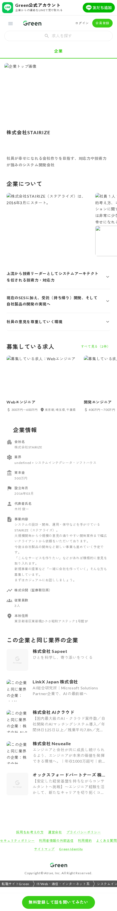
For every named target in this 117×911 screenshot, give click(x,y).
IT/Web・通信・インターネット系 (63, 884)
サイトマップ (44, 849)
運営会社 (55, 832)
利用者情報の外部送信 (56, 841)
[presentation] (58, 36)
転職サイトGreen (15, 884)
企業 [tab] (58, 50)
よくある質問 (106, 841)
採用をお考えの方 (30, 832)
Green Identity (71, 849)
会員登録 (102, 23)
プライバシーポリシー (83, 832)
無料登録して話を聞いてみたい (58, 902)
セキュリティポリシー (17, 841)
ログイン (82, 23)
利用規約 (85, 841)
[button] (58, 277)
